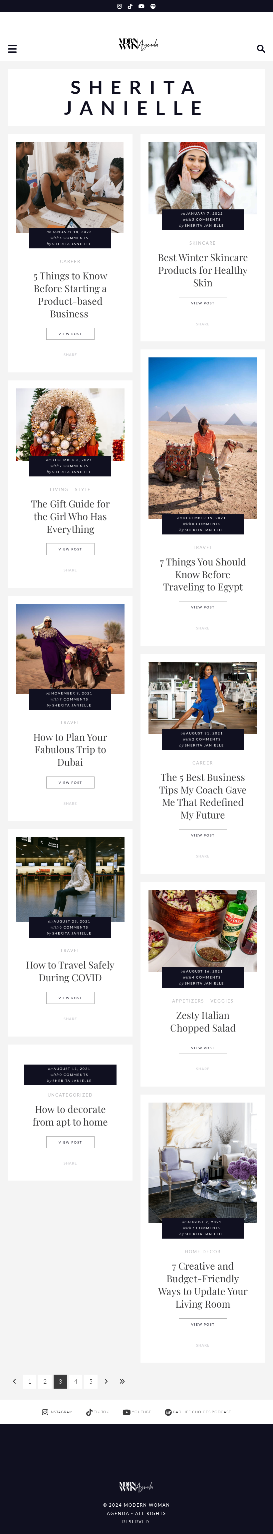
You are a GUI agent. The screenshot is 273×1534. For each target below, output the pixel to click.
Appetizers (188, 1001)
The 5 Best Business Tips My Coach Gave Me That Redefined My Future (203, 795)
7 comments (74, 466)
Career (70, 262)
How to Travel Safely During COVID (70, 971)
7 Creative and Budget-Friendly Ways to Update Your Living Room (203, 1284)
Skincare (202, 243)
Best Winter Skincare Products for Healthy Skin (203, 269)
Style (83, 490)
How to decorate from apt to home (70, 1115)
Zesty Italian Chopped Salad (203, 1021)
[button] (13, 50)
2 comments (206, 739)
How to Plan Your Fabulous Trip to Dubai (70, 749)
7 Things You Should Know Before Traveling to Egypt (203, 574)
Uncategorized (70, 1095)
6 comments (74, 927)
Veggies (222, 1001)
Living (59, 490)
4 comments (74, 238)
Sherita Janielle (72, 244)
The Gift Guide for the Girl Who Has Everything (70, 516)
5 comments (206, 219)
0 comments (206, 524)
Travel (203, 548)
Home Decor (203, 1252)
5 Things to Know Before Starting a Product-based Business (70, 294)
